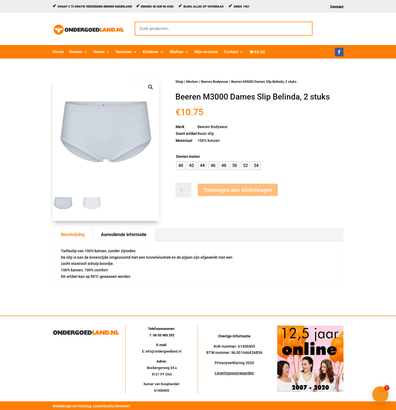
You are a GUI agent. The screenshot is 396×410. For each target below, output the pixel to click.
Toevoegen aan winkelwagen (237, 190)
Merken (176, 52)
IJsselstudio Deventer (111, 406)
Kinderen (150, 52)
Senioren (123, 52)
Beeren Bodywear (214, 82)
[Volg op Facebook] (339, 52)
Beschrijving (73, 234)
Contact (336, 7)
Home (58, 52)
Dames (76, 52)
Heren (98, 52)
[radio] (180, 166)
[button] (150, 87)
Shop (179, 82)
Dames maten (188, 156)
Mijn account (206, 52)
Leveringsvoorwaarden (234, 373)
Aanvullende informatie (124, 234)
